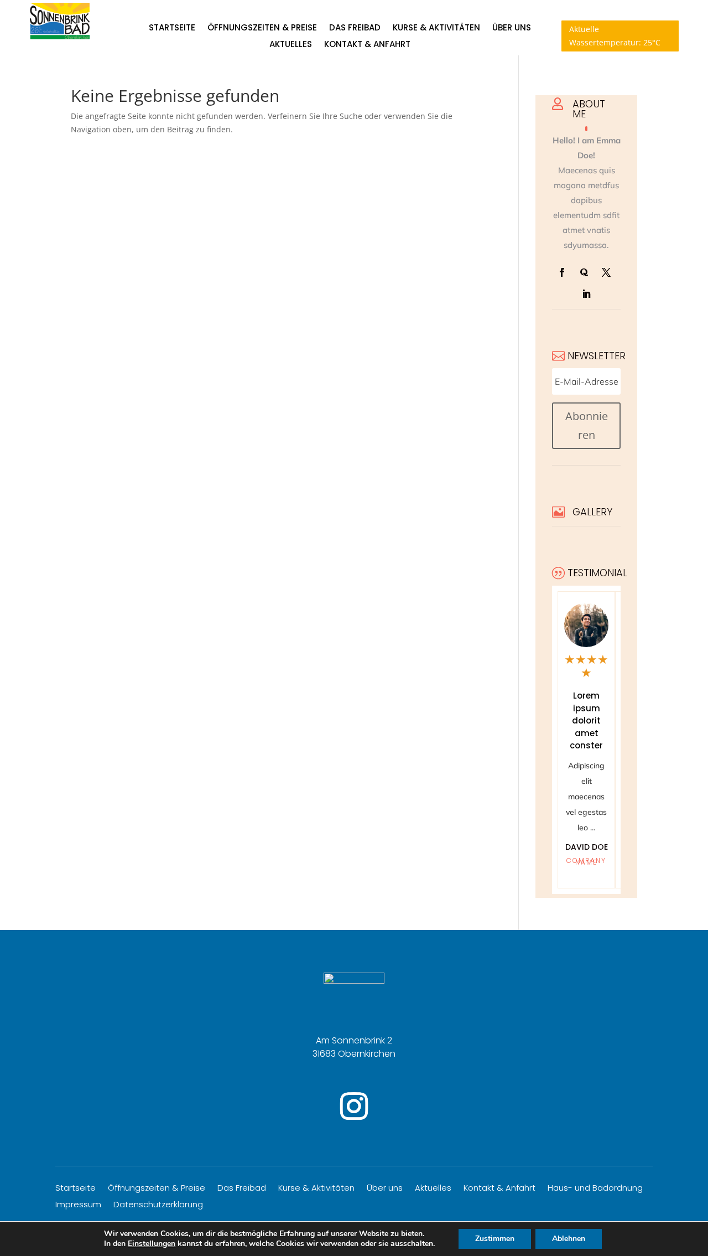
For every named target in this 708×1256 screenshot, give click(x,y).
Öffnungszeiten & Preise (262, 28)
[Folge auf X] (606, 272)
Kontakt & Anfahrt (367, 45)
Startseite (172, 28)
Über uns (511, 28)
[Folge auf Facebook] (562, 272)
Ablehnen (568, 1238)
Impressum (78, 1205)
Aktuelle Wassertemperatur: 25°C (614, 36)
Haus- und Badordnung (595, 1188)
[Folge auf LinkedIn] (586, 294)
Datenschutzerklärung (158, 1205)
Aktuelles (290, 45)
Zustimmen (494, 1238)
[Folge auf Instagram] (354, 1106)
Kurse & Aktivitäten (436, 28)
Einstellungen (151, 1244)
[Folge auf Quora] (584, 272)
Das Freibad (355, 28)
